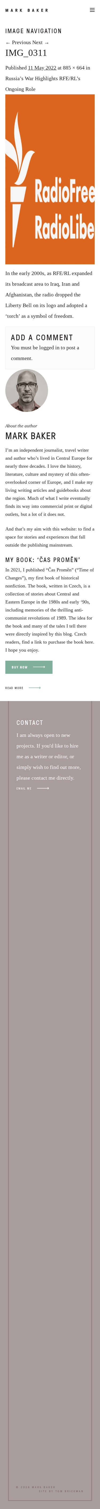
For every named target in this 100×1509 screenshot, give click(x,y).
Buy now (20, 667)
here (89, 642)
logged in (49, 347)
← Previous (18, 42)
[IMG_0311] (50, 262)
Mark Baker (27, 10)
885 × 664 (74, 68)
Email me (24, 788)
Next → (40, 42)
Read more (14, 688)
